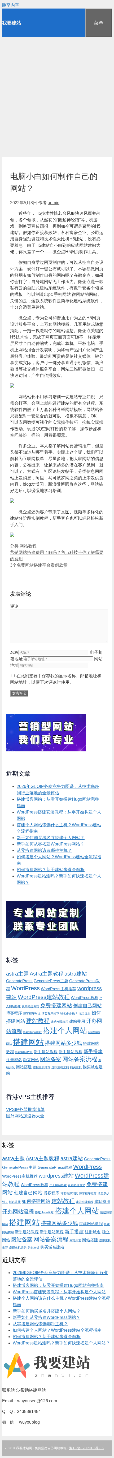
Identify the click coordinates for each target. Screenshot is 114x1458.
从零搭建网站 (30, 1006)
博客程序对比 (32, 1013)
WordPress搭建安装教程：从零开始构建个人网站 (59, 1292)
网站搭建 (24, 1067)
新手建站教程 (46, 1052)
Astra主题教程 (46, 974)
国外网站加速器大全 (25, 1116)
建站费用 (77, 1021)
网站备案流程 (79, 1059)
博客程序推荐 (50, 1013)
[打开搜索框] (77, 17)
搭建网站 (28, 1042)
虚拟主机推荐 (41, 1067)
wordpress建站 (56, 1176)
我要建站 (11, 22)
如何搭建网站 (36, 1201)
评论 (14, 606)
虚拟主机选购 (60, 1067)
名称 (14, 652)
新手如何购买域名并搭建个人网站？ (51, 837)
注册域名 (14, 1060)
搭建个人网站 (65, 1030)
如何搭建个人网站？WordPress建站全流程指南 (57, 1330)
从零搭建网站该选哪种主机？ (44, 850)
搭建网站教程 (91, 1224)
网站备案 (50, 1059)
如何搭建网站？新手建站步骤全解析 (51, 869)
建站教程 (38, 1020)
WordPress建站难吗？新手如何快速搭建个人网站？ (61, 1343)
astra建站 (75, 974)
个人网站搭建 (58, 1185)
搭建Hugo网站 (32, 1032)
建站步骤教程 (59, 1021)
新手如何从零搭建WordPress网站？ (50, 844)
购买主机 (76, 1067)
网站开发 (75, 1240)
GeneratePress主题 (51, 981)
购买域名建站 (52, 1247)
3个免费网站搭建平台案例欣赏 (39, 565)
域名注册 (84, 1013)
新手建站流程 (70, 1052)
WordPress (25, 988)
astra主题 (17, 974)
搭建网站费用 (24, 1052)
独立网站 (31, 1060)
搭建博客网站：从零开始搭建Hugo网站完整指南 (58, 1285)
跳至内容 (10, 5)
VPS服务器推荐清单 (25, 1109)
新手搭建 (93, 1051)
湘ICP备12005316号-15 (86, 1448)
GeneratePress (19, 981)
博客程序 (14, 1013)
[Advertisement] (57, 97)
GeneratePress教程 (55, 1167)
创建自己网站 (87, 1005)
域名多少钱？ (69, 1013)
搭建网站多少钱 (63, 1043)
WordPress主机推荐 (58, 989)
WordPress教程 (84, 998)
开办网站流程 (18, 1211)
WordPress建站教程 (44, 997)
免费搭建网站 (56, 1005)
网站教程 (28, 546)
